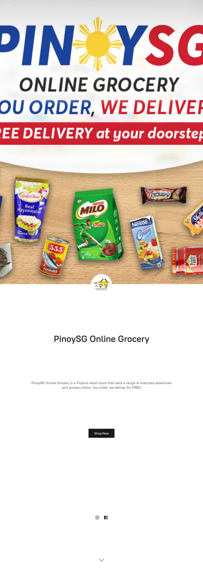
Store (9, 5)
